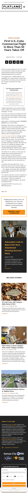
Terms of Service (23, 492)
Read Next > (8, 268)
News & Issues (14, 38)
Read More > (5, 313)
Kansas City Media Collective (9, 439)
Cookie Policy (16, 492)
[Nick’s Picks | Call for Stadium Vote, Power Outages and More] (14, 335)
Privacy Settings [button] (5, 492)
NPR (5, 191)
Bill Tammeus (6, 306)
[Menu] (24, 6)
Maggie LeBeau (6, 393)
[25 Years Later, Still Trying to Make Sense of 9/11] (14, 292)
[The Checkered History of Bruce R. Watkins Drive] (14, 379)
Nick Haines (5, 349)
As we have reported (6, 136)
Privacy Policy (11, 492)
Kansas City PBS (12, 424)
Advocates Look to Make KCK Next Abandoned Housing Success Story (14, 248)
